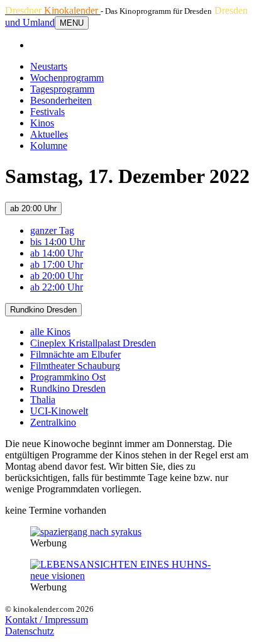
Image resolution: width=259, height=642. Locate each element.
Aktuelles (49, 134)
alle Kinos (50, 331)
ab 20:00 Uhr (33, 208)
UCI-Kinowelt (59, 411)
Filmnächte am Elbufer (75, 354)
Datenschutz (29, 631)
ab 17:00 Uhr (56, 264)
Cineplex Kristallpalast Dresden (93, 343)
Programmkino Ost (68, 377)
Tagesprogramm (62, 89)
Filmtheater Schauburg (75, 365)
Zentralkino (53, 422)
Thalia (42, 399)
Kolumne (48, 145)
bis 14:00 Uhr (57, 241)
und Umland (30, 22)
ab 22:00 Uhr (56, 287)
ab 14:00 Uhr (56, 253)
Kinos (42, 123)
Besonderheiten (61, 100)
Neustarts (48, 66)
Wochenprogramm (67, 77)
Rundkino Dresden (43, 309)
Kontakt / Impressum (46, 619)
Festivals (47, 111)
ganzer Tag (52, 230)
